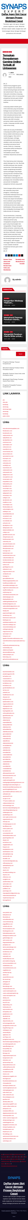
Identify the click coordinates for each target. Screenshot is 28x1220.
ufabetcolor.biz (7, 736)
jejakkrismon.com (7, 1014)
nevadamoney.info (8, 1071)
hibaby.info (6, 610)
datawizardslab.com (8, 530)
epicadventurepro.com (9, 544)
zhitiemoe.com (7, 877)
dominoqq (5, 407)
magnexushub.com (8, 704)
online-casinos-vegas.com (10, 1117)
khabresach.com (7, 1131)
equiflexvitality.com (8, 590)
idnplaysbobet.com (8, 599)
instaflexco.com (7, 502)
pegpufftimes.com (8, 924)
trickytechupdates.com (9, 1127)
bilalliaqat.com (7, 620)
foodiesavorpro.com (8, 539)
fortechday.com (7, 657)
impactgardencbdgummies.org (11, 893)
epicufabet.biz (6, 759)
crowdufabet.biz (7, 768)
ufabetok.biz (6, 764)
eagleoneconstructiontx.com (10, 587)
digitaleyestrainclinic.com (10, 1113)
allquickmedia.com (8, 1021)
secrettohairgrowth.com (9, 1044)
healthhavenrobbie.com (9, 583)
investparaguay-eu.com (9, 824)
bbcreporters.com (7, 777)
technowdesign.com (8, 805)
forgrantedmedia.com (8, 942)
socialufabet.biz (7, 745)
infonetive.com (7, 1060)
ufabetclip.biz (6, 720)
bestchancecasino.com (9, 617)
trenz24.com (6, 1002)
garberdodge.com (8, 938)
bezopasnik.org (7, 1051)
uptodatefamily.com (8, 865)
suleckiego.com (7, 1141)
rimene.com (6, 1074)
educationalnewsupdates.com (11, 428)
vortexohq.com (7, 541)
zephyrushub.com (8, 435)
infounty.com (6, 821)
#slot (10, 76)
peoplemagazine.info (8, 674)
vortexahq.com (7, 463)
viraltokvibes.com (7, 965)
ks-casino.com (7, 831)
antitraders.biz (7, 794)
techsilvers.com (7, 842)
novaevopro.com (7, 479)
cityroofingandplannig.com (10, 810)
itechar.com (6, 690)
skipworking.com (7, 1004)
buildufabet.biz (7, 771)
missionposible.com (8, 1115)
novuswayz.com (7, 495)
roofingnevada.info (8, 629)
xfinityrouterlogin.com (9, 1120)
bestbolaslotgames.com (9, 604)
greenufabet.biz (7, 734)
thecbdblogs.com (7, 1134)
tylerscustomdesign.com (9, 947)
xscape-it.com (6, 798)
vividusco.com (7, 460)
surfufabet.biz (6, 747)
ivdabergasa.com (7, 812)
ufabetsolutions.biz (8, 743)
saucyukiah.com (7, 912)
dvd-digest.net (7, 1078)
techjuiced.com (7, 699)
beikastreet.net (7, 914)
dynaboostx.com (7, 500)
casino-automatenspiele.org (10, 993)
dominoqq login (7, 409)
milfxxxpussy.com (7, 863)
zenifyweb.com (7, 574)
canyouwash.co (7, 678)
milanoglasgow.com (8, 1090)
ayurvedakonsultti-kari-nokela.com (12, 791)
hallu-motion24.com (8, 1094)
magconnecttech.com (9, 571)
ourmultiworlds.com (8, 919)
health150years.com (8, 958)
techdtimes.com (7, 683)
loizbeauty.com (7, 1007)
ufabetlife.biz (6, 741)
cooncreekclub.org (8, 921)
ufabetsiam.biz (7, 727)
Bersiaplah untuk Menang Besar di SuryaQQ (20, 261)
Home (14, 1216)
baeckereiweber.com (8, 671)
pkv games (4, 1156)
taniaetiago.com (7, 886)
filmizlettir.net (6, 917)
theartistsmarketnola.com (10, 1081)
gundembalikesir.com (9, 687)
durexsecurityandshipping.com (11, 807)
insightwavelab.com (8, 546)
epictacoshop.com (8, 1062)
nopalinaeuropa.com (8, 897)
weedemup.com (7, 615)
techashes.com (7, 676)
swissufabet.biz (7, 729)
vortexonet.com (7, 447)
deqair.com (6, 840)
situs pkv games (6, 1159)
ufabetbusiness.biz (8, 731)
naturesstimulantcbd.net (9, 895)
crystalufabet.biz (7, 761)
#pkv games (19, 74)
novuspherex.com (8, 477)
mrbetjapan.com (7, 1030)
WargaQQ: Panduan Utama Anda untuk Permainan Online (13, 336)
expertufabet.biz (7, 722)
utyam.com (6, 870)
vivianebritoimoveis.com (9, 968)
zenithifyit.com (7, 465)
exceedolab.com (7, 520)
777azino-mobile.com (9, 801)
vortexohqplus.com (8, 509)
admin (12, 72)
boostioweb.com (7, 433)
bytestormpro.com (8, 553)
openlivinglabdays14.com (10, 789)
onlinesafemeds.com (8, 713)
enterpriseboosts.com (9, 988)
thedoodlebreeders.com (9, 835)
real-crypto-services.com (9, 817)
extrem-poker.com (8, 828)
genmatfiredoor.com (8, 578)
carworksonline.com (8, 949)
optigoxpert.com (7, 493)
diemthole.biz (6, 1016)
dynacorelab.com (7, 454)
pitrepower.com (7, 1108)
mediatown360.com (8, 1111)
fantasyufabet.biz (7, 724)
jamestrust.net (6, 1000)
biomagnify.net (7, 900)
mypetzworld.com (7, 819)
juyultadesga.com (8, 814)
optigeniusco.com (8, 474)
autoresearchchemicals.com (10, 1136)
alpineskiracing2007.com (10, 1104)
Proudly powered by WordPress (9, 1210)
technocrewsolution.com (9, 963)
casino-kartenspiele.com (9, 991)
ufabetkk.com (6, 1018)
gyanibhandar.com (8, 715)
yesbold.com (6, 692)
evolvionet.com (7, 442)
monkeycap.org (7, 972)
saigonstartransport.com (9, 1055)
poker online (6, 416)
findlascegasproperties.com (10, 580)
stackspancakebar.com (9, 1085)
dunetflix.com (6, 858)
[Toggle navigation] (15, 41)
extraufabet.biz (7, 738)
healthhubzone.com (8, 694)
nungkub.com (6, 879)
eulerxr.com (6, 564)
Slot (10, 51)
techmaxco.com (7, 518)
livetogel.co (6, 576)
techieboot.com (7, 685)
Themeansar (14, 1212)
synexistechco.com (8, 456)
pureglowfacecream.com (9, 1025)
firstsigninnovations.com (9, 935)
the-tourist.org (6, 979)
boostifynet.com (7, 486)
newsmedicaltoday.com (9, 627)
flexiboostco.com (7, 430)
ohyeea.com (6, 874)
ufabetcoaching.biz (8, 650)
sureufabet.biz (7, 752)
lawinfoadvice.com (8, 851)
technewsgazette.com (9, 1023)
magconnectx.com (8, 631)
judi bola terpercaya (18, 1154)
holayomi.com (6, 636)
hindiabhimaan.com (8, 1129)
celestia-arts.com (7, 926)
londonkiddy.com (7, 647)
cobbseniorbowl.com (8, 803)
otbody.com (6, 998)
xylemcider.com (7, 884)
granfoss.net (6, 1099)
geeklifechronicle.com (9, 534)
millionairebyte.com (8, 654)
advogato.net (6, 981)
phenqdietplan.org (8, 854)
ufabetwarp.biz (7, 717)
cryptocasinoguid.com (9, 780)
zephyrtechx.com (7, 490)
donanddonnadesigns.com (10, 585)
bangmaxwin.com (8, 1057)
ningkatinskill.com (8, 844)
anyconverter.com (8, 1009)
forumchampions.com (9, 928)
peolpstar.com (6, 944)
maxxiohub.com (7, 467)
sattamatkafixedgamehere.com (11, 606)
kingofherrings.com (8, 1027)
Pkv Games (5, 51)
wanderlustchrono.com (9, 555)
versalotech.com (7, 516)
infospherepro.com (8, 537)
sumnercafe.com (7, 856)
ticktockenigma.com (8, 562)
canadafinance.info (8, 1069)
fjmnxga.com (6, 1053)
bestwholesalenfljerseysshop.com (12, 787)
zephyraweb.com (7, 470)
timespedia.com (7, 1011)
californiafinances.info (9, 1067)
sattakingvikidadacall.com (10, 601)
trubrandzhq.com (7, 484)
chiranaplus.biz (7, 1083)
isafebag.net (6, 984)
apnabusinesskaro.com (9, 1138)
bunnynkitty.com (7, 1048)
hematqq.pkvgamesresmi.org (9, 1166)
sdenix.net (5, 974)
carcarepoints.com (8, 833)
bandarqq (5, 404)
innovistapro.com (7, 504)
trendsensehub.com (8, 560)
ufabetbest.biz (6, 750)
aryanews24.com (7, 796)
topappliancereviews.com (10, 1124)
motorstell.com (7, 956)
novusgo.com (6, 550)
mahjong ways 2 (5, 1161)
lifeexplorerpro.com (8, 548)
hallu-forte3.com (7, 1092)
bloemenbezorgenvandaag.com (11, 1041)
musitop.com (6, 867)
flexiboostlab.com (7, 507)
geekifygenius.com (8, 567)
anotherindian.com (8, 881)
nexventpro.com (7, 488)
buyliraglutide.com (8, 711)
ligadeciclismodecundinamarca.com (13, 638)
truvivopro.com (7, 458)
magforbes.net (7, 970)
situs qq (10, 1156)
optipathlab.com (7, 437)
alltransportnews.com (9, 773)
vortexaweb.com (7, 472)
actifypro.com (6, 497)
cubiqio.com (6, 532)
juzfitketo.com (6, 888)
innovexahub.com (8, 451)
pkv (4, 400)
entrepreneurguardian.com (10, 608)
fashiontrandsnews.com (9, 775)
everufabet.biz (7, 766)
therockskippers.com (8, 1097)
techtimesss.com (7, 951)
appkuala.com (7, 1034)
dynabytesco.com (7, 525)
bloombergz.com (7, 986)
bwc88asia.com (7, 826)
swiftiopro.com (7, 511)
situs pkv (5, 402)
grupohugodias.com (8, 837)
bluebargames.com (8, 931)
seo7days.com (7, 1037)
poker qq (8, 1163)
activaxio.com (6, 523)
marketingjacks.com (8, 1122)
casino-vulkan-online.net (9, 1106)
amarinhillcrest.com (8, 977)
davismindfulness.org (9, 652)
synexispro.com (7, 633)
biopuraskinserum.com (9, 1064)
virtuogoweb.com (7, 706)
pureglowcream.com (8, 1039)
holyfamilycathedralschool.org (11, 645)
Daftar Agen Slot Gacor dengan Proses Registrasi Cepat (14, 17)
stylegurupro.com (7, 527)
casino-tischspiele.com (9, 995)
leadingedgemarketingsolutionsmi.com (13, 782)
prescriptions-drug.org (9, 961)
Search (5, 349)
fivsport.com (6, 847)
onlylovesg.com (7, 592)
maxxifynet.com (7, 449)
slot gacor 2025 (8, 1154)
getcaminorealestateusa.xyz (10, 659)
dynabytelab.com (7, 440)
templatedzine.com (8, 849)
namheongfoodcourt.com (9, 1087)
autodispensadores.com (9, 622)
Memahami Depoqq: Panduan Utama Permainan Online (13, 319)
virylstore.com (6, 954)
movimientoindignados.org (10, 861)
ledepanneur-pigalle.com (10, 1076)
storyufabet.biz (7, 757)
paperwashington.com (9, 613)
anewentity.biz (7, 1032)
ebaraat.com (6, 697)
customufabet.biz (7, 754)
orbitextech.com (7, 569)
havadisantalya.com (8, 681)
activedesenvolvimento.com (10, 594)
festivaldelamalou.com (9, 933)
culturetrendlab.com (8, 557)
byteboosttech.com (8, 701)
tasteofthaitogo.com (8, 1046)
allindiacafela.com (8, 1101)
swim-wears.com (7, 940)
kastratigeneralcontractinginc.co (11, 784)
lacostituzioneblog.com (9, 872)
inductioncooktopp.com (9, 624)
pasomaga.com (7, 891)
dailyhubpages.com (8, 597)
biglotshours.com (7, 708)
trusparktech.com (7, 481)
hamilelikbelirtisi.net (8, 514)
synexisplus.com (7, 444)
